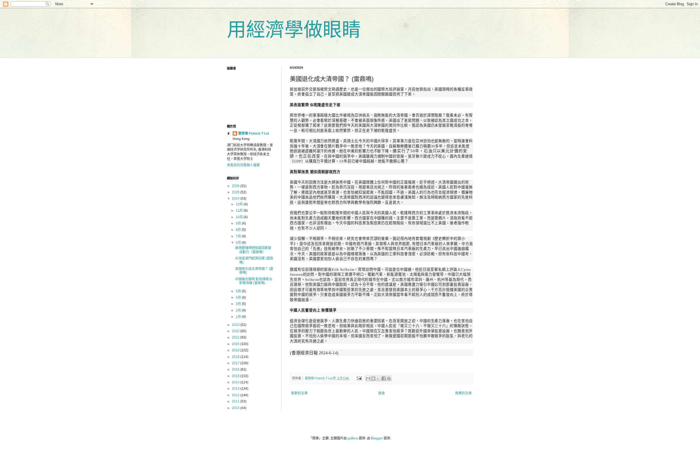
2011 (236, 401)
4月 (239, 297)
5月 (239, 291)
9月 (239, 223)
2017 (236, 363)
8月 (239, 230)
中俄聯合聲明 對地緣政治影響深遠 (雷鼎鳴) (253, 281)
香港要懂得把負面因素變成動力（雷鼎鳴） (253, 250)
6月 (239, 242)
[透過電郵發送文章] (359, 378)
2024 (236, 198)
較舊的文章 (463, 393)
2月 (239, 310)
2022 (236, 331)
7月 (239, 236)
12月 (240, 204)
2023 (236, 325)
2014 (236, 382)
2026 (236, 186)
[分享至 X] (378, 378)
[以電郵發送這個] (368, 378)
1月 (239, 317)
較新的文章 (299, 393)
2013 (236, 388)
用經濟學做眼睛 (294, 29)
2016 (236, 369)
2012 (236, 395)
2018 (236, 357)
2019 (236, 350)
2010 (236, 408)
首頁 (381, 393)
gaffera (353, 438)
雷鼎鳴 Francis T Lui (253, 133)
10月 (240, 217)
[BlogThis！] (373, 378)
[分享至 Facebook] (383, 378)
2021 (236, 337)
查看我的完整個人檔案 (243, 165)
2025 (236, 192)
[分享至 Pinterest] (389, 378)
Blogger (377, 438)
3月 (239, 304)
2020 (236, 344)
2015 (236, 376)
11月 (240, 210)
